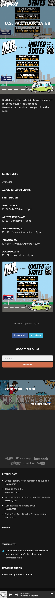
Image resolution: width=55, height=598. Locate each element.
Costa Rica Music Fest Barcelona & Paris (27, 480)
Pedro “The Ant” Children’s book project (26, 514)
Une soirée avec (40, 402)
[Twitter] (29, 463)
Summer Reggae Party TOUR (20, 505)
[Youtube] (41, 463)
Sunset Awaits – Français (20, 387)
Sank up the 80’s (14, 488)
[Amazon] (9, 458)
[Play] (1, 592)
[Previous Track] (9, 596)
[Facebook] (41, 458)
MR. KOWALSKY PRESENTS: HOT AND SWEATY (27, 497)
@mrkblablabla (14, 557)
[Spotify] (15, 463)
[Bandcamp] (23, 458)
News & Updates (27, 16)
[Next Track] (15, 596)
